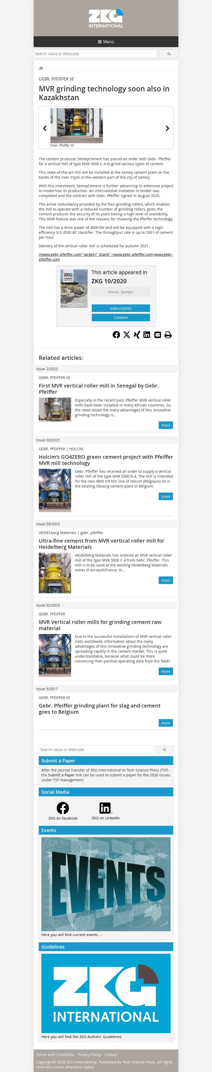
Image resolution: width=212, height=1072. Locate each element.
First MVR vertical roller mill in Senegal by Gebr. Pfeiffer (99, 388)
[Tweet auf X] (127, 337)
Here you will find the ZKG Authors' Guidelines (81, 1036)
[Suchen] (169, 54)
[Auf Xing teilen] (137, 337)
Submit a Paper (61, 774)
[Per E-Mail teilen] (158, 334)
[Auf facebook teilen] (116, 337)
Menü (108, 42)
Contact (111, 1054)
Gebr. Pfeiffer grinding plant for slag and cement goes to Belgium (100, 708)
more (165, 425)
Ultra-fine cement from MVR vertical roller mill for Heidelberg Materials (101, 543)
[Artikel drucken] (168, 334)
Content (121, 317)
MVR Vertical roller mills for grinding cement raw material (100, 625)
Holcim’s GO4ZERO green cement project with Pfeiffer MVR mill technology (106, 459)
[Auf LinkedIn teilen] (147, 337)
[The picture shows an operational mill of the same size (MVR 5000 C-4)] (76, 125)
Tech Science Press (139, 1062)
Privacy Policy (89, 1054)
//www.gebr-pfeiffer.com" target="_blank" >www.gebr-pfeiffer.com (96, 254)
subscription (121, 308)
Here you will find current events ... (71, 934)
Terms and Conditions (55, 1054)
